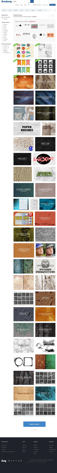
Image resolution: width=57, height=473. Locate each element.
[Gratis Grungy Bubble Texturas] (45, 361)
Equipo (51, 447)
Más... (35, 453)
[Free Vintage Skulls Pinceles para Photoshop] (45, 266)
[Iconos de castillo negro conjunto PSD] (45, 66)
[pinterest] (13, 460)
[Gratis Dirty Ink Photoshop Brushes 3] (22, 159)
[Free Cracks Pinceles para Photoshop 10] (45, 234)
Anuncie (24, 447)
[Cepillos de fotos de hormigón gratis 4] (23, 409)
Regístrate (52, 4)
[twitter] (11, 460)
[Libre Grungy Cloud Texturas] (23, 282)
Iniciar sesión (45, 4)
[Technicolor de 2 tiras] (46, 250)
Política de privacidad (41, 461)
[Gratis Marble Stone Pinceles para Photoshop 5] (23, 330)
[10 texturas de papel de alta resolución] (23, 218)
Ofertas (24, 445)
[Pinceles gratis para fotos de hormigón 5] (23, 298)
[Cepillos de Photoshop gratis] (47, 204)
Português (36, 449)
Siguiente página (34, 424)
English (35, 445)
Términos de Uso (31, 461)
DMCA (24, 451)
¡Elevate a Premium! (37, 4)
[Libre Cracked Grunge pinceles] (45, 346)
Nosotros (51, 445)
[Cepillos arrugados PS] (23, 113)
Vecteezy (3, 447)
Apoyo (24, 449)
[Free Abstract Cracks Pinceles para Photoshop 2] (23, 314)
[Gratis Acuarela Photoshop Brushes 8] (45, 314)
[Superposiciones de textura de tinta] (44, 174)
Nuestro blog (52, 449)
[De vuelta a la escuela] (21, 204)
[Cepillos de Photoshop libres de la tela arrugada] (45, 82)
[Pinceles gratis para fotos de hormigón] (45, 409)
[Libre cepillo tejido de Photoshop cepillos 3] (45, 113)
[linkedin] (21, 460)
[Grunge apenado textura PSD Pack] (45, 51)
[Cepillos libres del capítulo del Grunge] (23, 361)
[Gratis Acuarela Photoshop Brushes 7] (45, 330)
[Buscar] (32, 1)
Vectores (17, 4)
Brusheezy (4, 445)
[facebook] (9, 460)
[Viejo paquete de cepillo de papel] (49, 129)
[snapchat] (18, 460)
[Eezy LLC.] (3, 460)
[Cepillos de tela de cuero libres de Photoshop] (23, 234)
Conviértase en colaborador (8, 451)
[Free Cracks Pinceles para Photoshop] (23, 250)
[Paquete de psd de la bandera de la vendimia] (23, 66)
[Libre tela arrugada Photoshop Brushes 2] (23, 98)
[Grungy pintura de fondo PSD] (23, 82)
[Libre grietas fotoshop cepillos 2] (45, 218)
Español (36, 447)
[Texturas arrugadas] (34, 204)
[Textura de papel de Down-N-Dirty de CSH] (23, 144)
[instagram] (16, 460)
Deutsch (36, 451)
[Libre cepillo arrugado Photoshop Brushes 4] (45, 98)
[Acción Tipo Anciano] (44, 159)
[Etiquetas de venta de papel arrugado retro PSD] (23, 51)
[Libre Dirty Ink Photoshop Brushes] (45, 144)
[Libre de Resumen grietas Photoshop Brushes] (45, 298)
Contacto (51, 451)
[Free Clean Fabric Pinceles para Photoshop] (45, 190)
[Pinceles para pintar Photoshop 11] (45, 393)
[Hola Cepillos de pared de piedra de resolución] (23, 346)
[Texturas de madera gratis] (23, 378)
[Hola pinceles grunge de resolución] (23, 393)
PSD (29, 4)
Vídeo (25, 4)
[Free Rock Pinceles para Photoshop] (45, 378)
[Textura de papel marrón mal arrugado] (22, 174)
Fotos (21, 4)
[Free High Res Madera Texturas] (45, 282)
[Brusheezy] (6, 1)
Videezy (3, 449)
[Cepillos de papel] (27, 129)
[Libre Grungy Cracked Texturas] (23, 266)
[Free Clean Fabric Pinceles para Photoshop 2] (23, 190)
